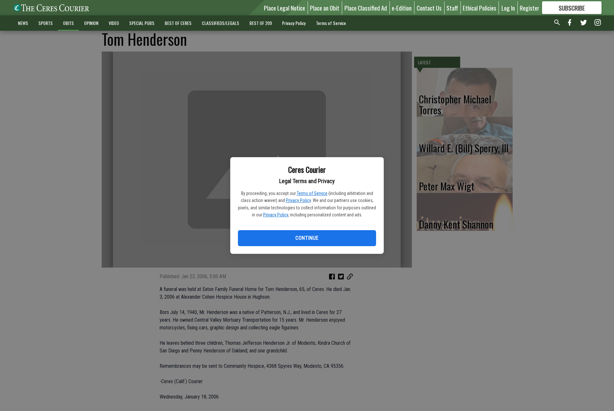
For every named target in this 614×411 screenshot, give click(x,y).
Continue (306, 238)
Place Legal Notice (284, 8)
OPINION (91, 23)
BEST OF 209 (260, 23)
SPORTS (45, 23)
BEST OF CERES (178, 23)
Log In (508, 8)
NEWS (23, 23)
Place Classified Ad (365, 8)
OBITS (68, 23)
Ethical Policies (479, 8)
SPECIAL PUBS (141, 23)
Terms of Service (312, 193)
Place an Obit (324, 8)
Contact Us (429, 8)
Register (529, 8)
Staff (452, 8)
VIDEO (114, 23)
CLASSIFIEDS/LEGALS (220, 23)
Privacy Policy (298, 200)
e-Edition (402, 8)
